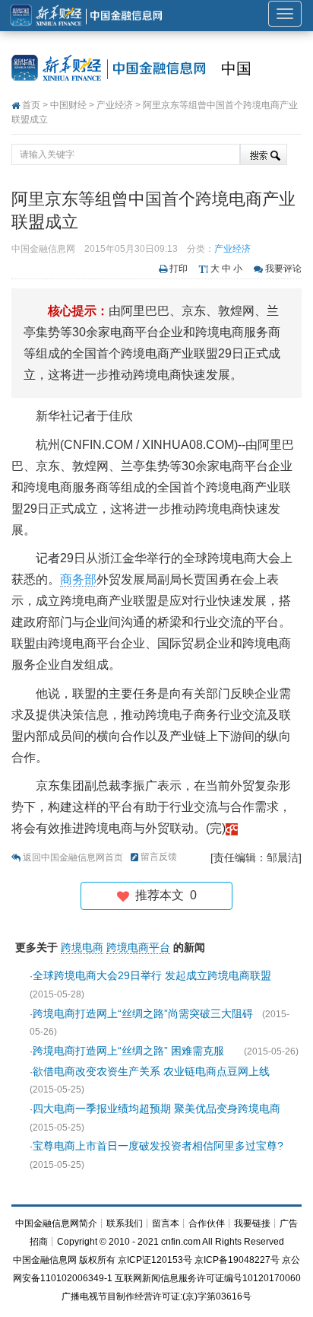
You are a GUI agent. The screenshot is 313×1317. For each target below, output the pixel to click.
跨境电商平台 (138, 947)
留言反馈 (159, 856)
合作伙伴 (206, 1223)
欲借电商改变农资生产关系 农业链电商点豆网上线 (151, 1071)
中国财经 (68, 105)
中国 (236, 68)
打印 (178, 268)
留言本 (165, 1223)
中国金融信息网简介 (56, 1223)
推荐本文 (163, 895)
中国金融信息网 (45, 1260)
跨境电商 (82, 947)
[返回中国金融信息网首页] (232, 828)
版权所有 (97, 1260)
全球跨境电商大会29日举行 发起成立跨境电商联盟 (152, 975)
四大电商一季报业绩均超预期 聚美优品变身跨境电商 (156, 1108)
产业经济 (114, 105)
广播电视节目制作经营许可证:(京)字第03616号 (156, 1296)
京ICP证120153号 (155, 1260)
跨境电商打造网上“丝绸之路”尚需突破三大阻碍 (143, 1013)
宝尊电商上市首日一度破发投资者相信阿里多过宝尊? (158, 1146)
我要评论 (283, 268)
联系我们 (124, 1223)
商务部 (78, 579)
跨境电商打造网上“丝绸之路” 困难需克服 (134, 1051)
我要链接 (252, 1223)
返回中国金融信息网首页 (73, 857)
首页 (31, 105)
